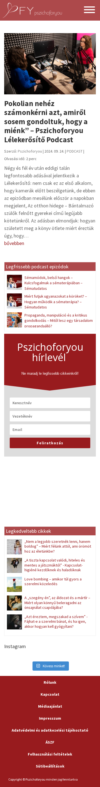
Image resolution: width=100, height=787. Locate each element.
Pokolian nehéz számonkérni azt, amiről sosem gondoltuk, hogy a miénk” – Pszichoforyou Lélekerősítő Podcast (46, 121)
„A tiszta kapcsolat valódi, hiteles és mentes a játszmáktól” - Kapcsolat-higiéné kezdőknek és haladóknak (54, 565)
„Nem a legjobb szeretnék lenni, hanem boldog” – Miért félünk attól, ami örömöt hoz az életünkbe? (57, 546)
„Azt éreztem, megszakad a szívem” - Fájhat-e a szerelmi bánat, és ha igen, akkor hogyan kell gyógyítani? (56, 621)
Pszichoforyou (30, 151)
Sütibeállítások (50, 766)
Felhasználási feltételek (50, 754)
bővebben (14, 243)
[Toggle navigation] (89, 10)
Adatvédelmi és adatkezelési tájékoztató (50, 730)
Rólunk (50, 682)
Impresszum (50, 718)
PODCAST (74, 151)
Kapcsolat (50, 694)
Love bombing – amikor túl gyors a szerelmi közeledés (53, 581)
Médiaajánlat (50, 706)
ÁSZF (50, 742)
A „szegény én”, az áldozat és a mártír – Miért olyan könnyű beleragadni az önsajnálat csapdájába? (57, 602)
